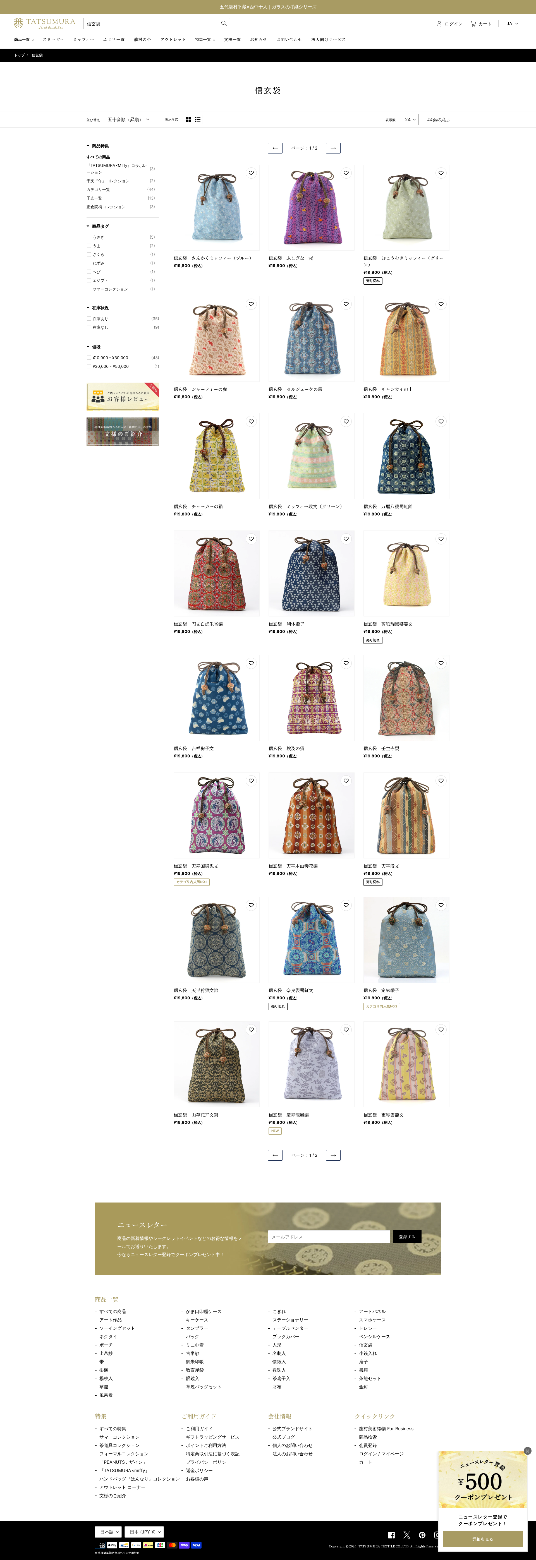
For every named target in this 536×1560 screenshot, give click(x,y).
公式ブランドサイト (292, 1428)
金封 (363, 1386)
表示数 (391, 120)
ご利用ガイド (199, 1428)
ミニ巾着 (195, 1345)
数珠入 (279, 1370)
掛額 (103, 1370)
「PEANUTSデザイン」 (123, 1462)
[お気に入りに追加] (251, 173)
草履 (103, 1386)
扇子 (363, 1361)
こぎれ (279, 1311)
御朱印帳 (195, 1361)
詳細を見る (483, 1539)
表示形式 (171, 119)
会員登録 (368, 1445)
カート (365, 1462)
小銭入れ (368, 1353)
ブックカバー (285, 1336)
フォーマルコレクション (124, 1453)
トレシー (368, 1328)
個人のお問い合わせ (292, 1445)
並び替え (93, 120)
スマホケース (372, 1320)
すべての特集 (112, 1428)
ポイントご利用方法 (206, 1445)
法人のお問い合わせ (292, 1453)
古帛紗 (192, 1353)
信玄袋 (365, 1345)
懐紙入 (279, 1361)
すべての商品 (112, 1311)
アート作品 (110, 1320)
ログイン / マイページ (381, 1453)
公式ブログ (283, 1437)
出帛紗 (106, 1353)
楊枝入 (106, 1378)
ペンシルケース (374, 1336)
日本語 (107, 1532)
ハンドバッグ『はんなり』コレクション (139, 1479)
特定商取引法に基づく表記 (213, 1453)
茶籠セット (370, 1378)
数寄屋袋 (195, 1370)
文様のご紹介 (112, 1495)
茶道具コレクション (119, 1445)
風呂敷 (106, 1395)
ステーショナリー (290, 1320)
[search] (156, 23)
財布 (276, 1386)
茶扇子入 (281, 1378)
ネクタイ (108, 1336)
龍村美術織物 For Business (386, 1428)
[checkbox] (124, 237)
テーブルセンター (290, 1328)
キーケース (197, 1320)
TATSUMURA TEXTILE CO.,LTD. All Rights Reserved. (399, 1546)
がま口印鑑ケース (204, 1311)
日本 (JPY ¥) (143, 1532)
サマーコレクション (119, 1437)
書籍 (363, 1370)
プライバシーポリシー (208, 1462)
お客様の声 (197, 1479)
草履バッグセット (204, 1386)
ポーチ (106, 1345)
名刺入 (279, 1353)
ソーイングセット (117, 1328)
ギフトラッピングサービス (213, 1437)
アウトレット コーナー (122, 1487)
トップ (19, 55)
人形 (276, 1345)
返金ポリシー (199, 1470)
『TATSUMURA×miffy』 (124, 1470)
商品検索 (368, 1437)
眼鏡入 (192, 1378)
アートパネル (372, 1311)
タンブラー (197, 1328)
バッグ (192, 1336)
